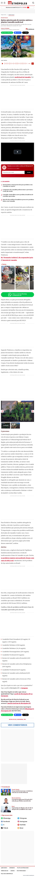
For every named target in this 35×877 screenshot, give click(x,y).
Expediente (12, 867)
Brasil (13, 806)
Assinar (29, 172)
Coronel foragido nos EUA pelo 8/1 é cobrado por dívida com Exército (22, 800)
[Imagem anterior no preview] (2, 411)
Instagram (24, 688)
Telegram (23, 818)
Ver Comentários (17, 725)
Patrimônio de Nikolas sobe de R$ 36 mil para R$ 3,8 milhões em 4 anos (22, 808)
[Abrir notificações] (4, 2)
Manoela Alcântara (16, 798)
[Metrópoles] (17, 2)
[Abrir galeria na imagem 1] (17, 411)
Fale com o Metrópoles (7, 873)
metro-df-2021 (13, 719)
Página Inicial (3, 14)
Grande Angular (15, 789)
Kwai (21, 828)
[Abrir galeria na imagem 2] (15, 426)
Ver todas (8, 175)
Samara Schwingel (5, 28)
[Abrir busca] (33, 2)
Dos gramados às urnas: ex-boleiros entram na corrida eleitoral (22, 791)
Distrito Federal (11, 14)
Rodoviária (20, 719)
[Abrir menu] (1, 2)
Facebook (6, 821)
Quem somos (4, 867)
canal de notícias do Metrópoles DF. (19, 703)
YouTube (23, 825)
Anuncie (12, 870)
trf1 (25, 719)
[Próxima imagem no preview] (32, 411)
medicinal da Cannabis (23, 77)
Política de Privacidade (23, 867)
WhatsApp (6, 818)
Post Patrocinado (21, 870)
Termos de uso (4, 870)
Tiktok (5, 828)
